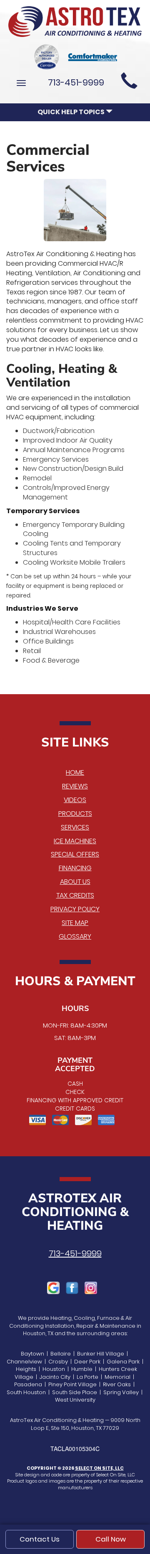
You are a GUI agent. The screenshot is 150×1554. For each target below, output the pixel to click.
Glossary (75, 936)
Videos (75, 800)
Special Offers (75, 854)
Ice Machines (75, 841)
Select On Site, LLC (99, 1468)
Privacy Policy (75, 909)
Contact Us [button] (40, 1539)
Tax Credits (75, 895)
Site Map (75, 923)
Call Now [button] (110, 1539)
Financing (75, 868)
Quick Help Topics (72, 112)
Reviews (75, 786)
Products (75, 813)
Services (75, 827)
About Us (75, 881)
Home (75, 772)
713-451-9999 (75, 1253)
